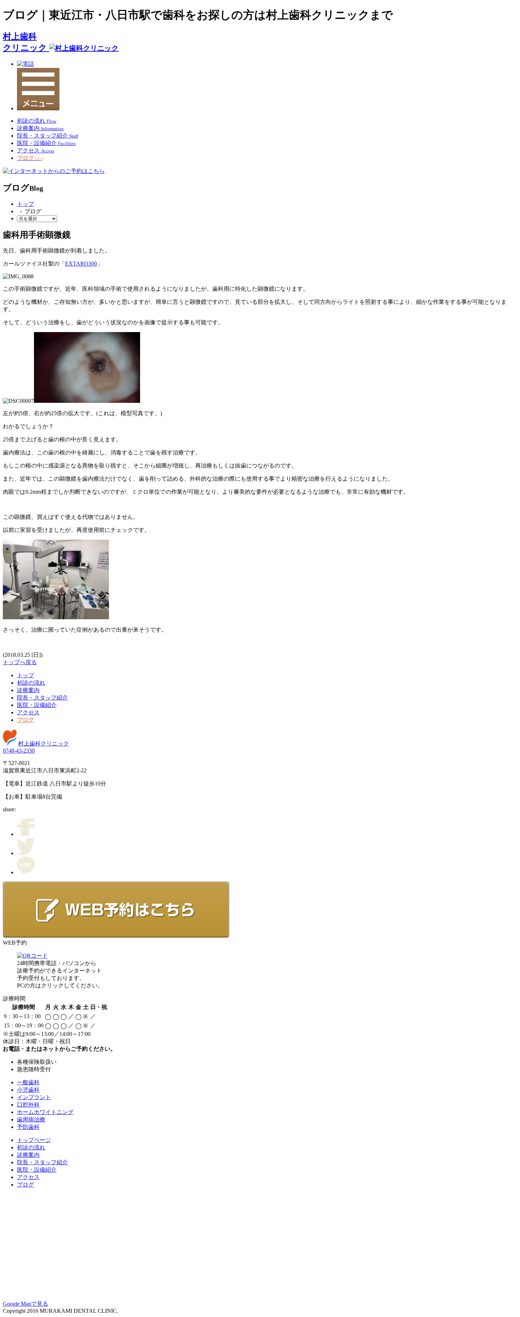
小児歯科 (28, 1090)
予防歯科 (28, 1127)
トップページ (34, 1140)
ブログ (25, 720)
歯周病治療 (31, 1119)
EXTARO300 (81, 264)
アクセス (28, 712)
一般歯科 (28, 1082)
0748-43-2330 (19, 751)
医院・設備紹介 (37, 705)
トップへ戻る (20, 662)
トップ (25, 204)
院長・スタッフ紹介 (42, 698)
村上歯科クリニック (43, 744)
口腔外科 (28, 1105)
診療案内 (28, 690)
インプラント (34, 1097)
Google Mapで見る (25, 1304)
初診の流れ (31, 683)
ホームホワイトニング (45, 1112)
